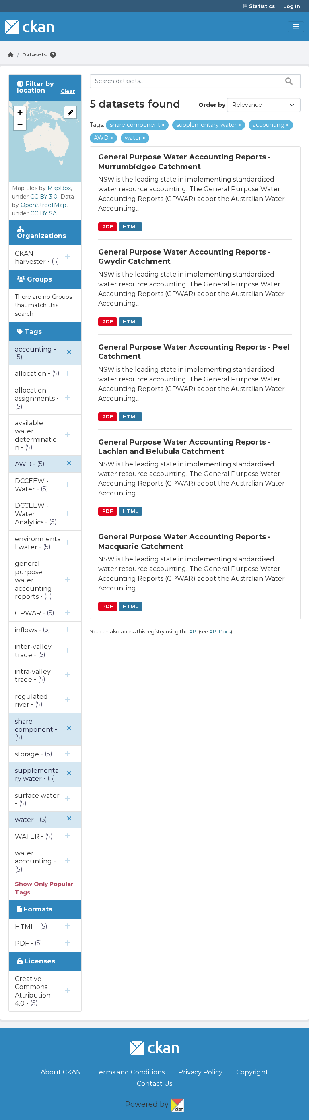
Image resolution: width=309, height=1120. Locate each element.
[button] (20, 112)
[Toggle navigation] (296, 27)
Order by (211, 104)
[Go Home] (11, 55)
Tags (32, 331)
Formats (37, 909)
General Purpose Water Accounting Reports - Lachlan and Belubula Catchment (184, 447)
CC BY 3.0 (44, 196)
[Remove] (163, 125)
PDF (107, 227)
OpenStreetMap (43, 205)
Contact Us (154, 1083)
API (193, 632)
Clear (68, 91)
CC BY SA (43, 213)
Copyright (252, 1072)
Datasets (34, 55)
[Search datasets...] (287, 81)
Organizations (41, 236)
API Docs (220, 632)
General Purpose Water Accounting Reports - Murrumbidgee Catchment (184, 162)
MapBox (59, 188)
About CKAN (61, 1072)
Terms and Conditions (130, 1072)
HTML (130, 227)
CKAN (177, 1103)
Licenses (39, 961)
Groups (38, 279)
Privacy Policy (200, 1072)
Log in (291, 6)
